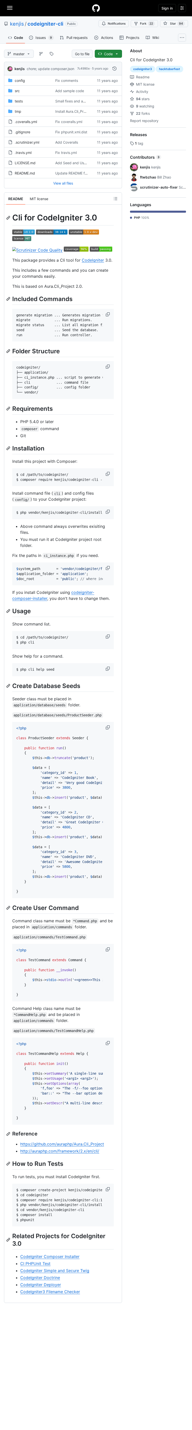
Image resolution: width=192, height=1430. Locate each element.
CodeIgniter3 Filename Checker (50, 1291)
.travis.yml (23, 152)
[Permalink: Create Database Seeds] (8, 685)
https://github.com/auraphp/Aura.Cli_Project (62, 1144)
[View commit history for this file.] (114, 68)
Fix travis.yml (66, 152)
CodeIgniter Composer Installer (50, 1256)
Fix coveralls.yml (68, 122)
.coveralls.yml (26, 122)
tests (19, 101)
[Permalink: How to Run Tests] (8, 1163)
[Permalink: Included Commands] (8, 298)
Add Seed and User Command (80, 163)
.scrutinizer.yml (27, 142)
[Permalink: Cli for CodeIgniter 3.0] (8, 217)
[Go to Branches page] (41, 54)
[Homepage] (96, 8)
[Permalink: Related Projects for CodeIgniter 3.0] (8, 1239)
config (20, 80)
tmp (18, 111)
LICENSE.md (25, 163)
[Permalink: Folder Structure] (8, 351)
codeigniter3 (142, 69)
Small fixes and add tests (75, 101)
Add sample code (69, 91)
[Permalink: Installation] (8, 448)
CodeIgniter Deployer (40, 1284)
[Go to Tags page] (51, 54)
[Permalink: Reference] (8, 1133)
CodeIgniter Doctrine (40, 1277)
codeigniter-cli (45, 24)
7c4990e (83, 68)
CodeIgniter (93, 260)
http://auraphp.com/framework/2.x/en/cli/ (59, 1151)
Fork (146, 23)
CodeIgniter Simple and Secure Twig (54, 1270)
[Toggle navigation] (10, 8)
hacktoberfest (169, 69)
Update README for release (78, 173)
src (17, 91)
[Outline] (115, 199)
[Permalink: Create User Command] (8, 907)
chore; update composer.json (50, 69)
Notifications (117, 23)
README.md (25, 173)
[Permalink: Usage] (8, 611)
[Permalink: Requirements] (8, 408)
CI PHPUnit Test (35, 1263)
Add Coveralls (66, 142)
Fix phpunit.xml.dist (71, 132)
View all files (63, 183)
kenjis (17, 24)
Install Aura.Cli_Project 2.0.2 (78, 111)
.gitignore (22, 132)
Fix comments (66, 80)
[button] (108, 314)
